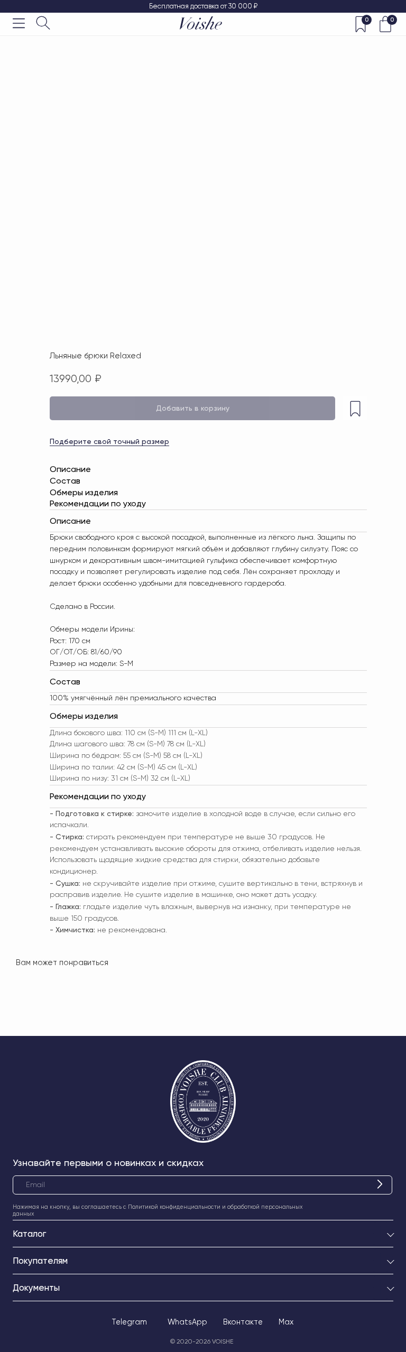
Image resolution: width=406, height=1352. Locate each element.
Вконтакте (243, 1322)
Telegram (129, 1322)
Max (286, 1322)
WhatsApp (187, 1322)
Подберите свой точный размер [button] (109, 441)
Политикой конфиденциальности (174, 1206)
